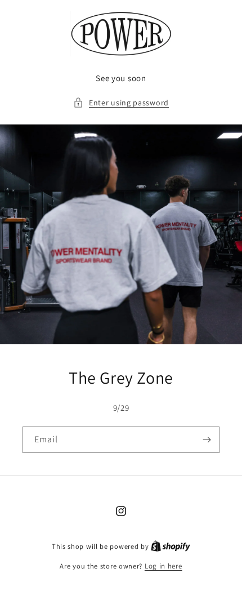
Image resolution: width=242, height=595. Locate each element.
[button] (121, 103)
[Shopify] (170, 546)
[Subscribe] (206, 440)
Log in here (163, 566)
